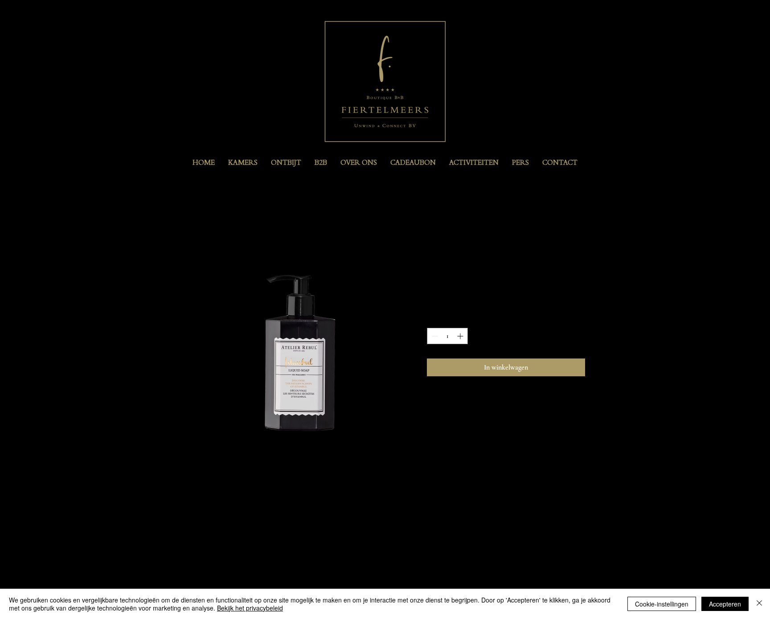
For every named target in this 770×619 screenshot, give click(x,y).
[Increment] (461, 336)
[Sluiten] (759, 604)
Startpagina (204, 224)
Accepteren (725, 603)
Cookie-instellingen (661, 603)
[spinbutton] (447, 336)
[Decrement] (433, 336)
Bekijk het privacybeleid (250, 607)
